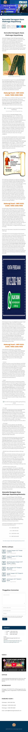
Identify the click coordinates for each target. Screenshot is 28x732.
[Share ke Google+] (22, 26)
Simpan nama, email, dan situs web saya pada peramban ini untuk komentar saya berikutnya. (12, 617)
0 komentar (13, 26)
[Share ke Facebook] (18, 26)
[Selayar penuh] (24, 670)
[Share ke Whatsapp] (25, 26)
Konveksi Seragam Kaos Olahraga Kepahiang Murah (13, 540)
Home (9, 14)
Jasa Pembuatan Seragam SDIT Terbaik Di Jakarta (15, 562)
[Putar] (3, 670)
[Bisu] (22, 670)
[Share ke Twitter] (20, 26)
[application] (14, 664)
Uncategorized (14, 14)
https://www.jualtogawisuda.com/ (11, 642)
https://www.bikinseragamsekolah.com (13, 640)
